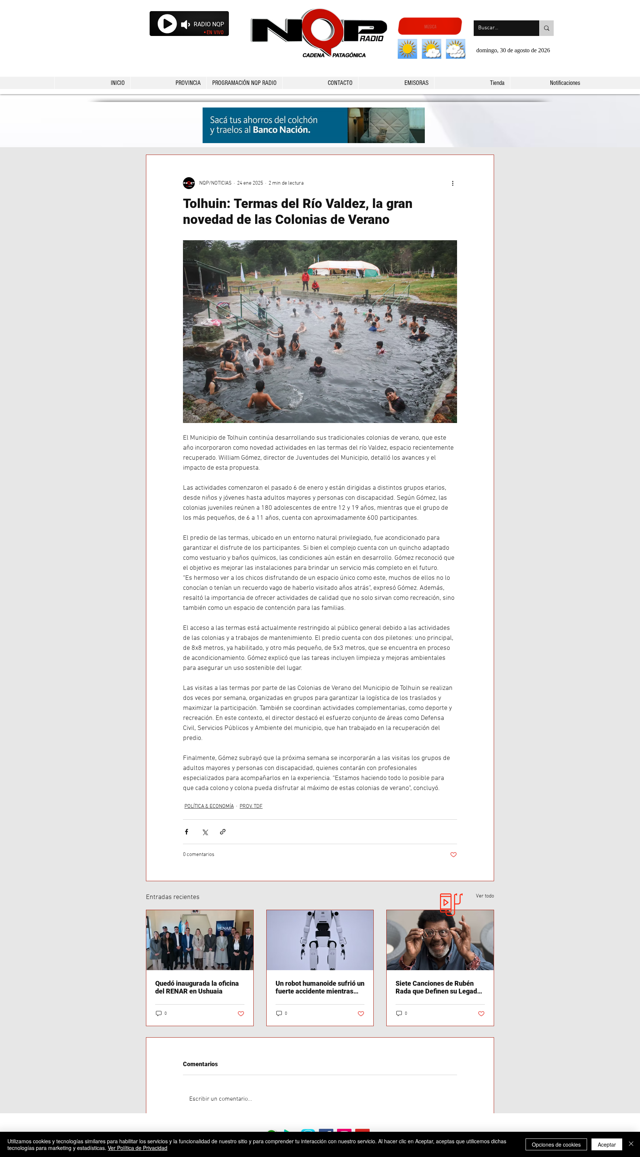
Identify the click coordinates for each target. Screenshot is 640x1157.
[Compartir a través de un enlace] (222, 831)
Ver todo (485, 896)
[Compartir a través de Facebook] (186, 831)
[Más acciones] (452, 183)
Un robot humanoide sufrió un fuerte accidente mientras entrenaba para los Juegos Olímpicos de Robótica (320, 987)
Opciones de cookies (556, 1144)
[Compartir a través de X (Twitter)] (204, 831)
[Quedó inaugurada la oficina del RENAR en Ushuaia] (199, 940)
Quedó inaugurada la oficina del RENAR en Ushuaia (197, 987)
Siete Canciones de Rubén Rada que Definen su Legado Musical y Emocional (438, 987)
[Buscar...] (546, 28)
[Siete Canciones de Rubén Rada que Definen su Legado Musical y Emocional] (440, 940)
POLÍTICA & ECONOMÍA (209, 806)
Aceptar (607, 1144)
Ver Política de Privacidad (137, 1147)
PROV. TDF (251, 806)
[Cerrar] (631, 1144)
